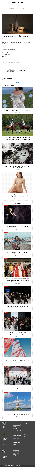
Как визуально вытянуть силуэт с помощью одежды (17, 110)
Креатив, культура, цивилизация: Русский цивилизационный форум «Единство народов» (17, 413)
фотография (15, 451)
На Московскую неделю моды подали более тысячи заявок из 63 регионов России (17, 307)
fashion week (15, 444)
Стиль (21, 5)
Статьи (17, 5)
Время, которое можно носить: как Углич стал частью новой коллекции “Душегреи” (17, 253)
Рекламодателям (26, 430)
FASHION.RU (12, 8)
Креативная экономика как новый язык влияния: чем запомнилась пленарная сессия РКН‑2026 (17, 360)
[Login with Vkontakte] (19, 82)
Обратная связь (26, 434)
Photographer (8, 62)
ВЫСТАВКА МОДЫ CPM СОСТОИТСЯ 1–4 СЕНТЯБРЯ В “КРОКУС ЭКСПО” (17, 166)
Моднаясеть (15, 437)
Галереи (13, 5)
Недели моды (19, 435)
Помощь (25, 436)
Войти (24, 5)
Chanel (19, 451)
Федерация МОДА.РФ (20, 8)
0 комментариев (25, 38)
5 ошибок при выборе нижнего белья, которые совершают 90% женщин (17, 195)
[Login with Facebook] (16, 82)
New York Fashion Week (16, 446)
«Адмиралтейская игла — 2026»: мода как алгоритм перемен (17, 226)
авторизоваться (19, 79)
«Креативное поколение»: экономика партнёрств (17, 387)
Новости (5, 5)
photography (13, 62)
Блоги (9, 5)
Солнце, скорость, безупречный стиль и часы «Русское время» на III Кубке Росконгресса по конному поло (17, 138)
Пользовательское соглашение (26, 428)
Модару (20, 433)
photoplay (17, 62)
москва (14, 453)
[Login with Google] (17, 82)
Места (19, 437)
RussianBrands (15, 433)
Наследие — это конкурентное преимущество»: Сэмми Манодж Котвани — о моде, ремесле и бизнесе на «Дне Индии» (17, 280)
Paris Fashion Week (16, 442)
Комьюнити (29, 5)
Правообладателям (26, 432)
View (17, 153)
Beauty (18, 453)
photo (4, 62)
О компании (25, 423)
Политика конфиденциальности (27, 425)
